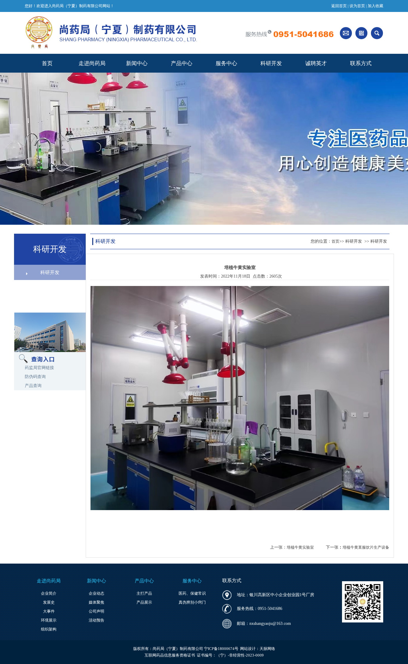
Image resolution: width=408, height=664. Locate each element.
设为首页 (357, 6)
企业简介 (48, 593)
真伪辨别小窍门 (192, 602)
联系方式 (361, 63)
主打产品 (144, 593)
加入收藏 (375, 6)
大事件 (49, 611)
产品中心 (181, 63)
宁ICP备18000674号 (221, 648)
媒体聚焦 (96, 602)
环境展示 (48, 620)
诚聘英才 (316, 63)
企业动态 (96, 593)
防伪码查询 (35, 376)
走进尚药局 (92, 63)
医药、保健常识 (192, 593)
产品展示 (144, 602)
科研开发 (271, 63)
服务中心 (226, 63)
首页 (47, 63)
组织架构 (48, 629)
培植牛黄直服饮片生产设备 (366, 547)
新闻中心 (137, 63)
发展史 (49, 602)
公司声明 (96, 611)
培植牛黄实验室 (300, 547)
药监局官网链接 (39, 367)
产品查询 (33, 385)
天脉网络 (267, 648)
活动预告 (96, 620)
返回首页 (339, 6)
